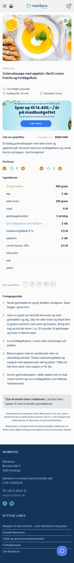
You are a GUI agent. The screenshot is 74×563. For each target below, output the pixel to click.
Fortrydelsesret (12, 545)
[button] (5, 6)
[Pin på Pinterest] (46, 284)
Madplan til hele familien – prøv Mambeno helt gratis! (35, 526)
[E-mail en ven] (39, 284)
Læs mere (36, 123)
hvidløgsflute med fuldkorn (26, 223)
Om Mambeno (11, 551)
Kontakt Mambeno (14, 532)
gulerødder (16, 186)
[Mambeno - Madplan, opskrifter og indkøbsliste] (37, 6)
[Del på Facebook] (25, 284)
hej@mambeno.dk (14, 495)
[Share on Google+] (53, 284)
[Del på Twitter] (32, 284)
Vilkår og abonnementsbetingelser (23, 538)
